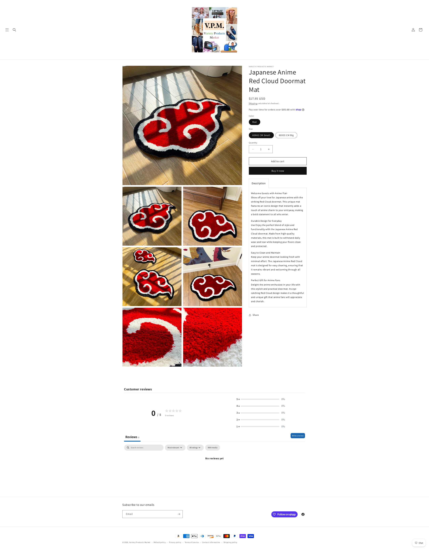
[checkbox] (212, 448)
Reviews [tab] (132, 437)
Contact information (211, 542)
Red (254, 121)
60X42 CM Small (261, 135)
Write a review (298, 435)
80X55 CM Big (286, 135)
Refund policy (160, 542)
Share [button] (256, 314)
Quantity (253, 142)
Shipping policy (230, 542)
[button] (7, 29)
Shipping (253, 103)
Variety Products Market (139, 542)
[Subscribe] (178, 514)
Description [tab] (259, 183)
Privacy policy (175, 542)
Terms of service (192, 542)
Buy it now (277, 170)
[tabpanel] (214, 469)
